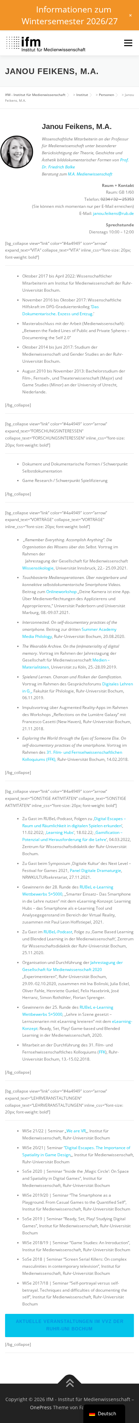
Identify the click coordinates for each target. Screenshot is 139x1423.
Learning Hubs (60, 832)
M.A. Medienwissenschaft (90, 174)
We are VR (76, 1131)
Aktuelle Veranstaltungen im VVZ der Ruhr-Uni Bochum (69, 1325)
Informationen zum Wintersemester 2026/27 (70, 15)
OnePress (41, 1407)
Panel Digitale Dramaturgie (95, 870)
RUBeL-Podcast (58, 932)
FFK (102, 1052)
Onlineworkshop (61, 591)
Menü (127, 43)
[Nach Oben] (70, 1383)
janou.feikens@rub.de (113, 213)
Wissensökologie (38, 568)
